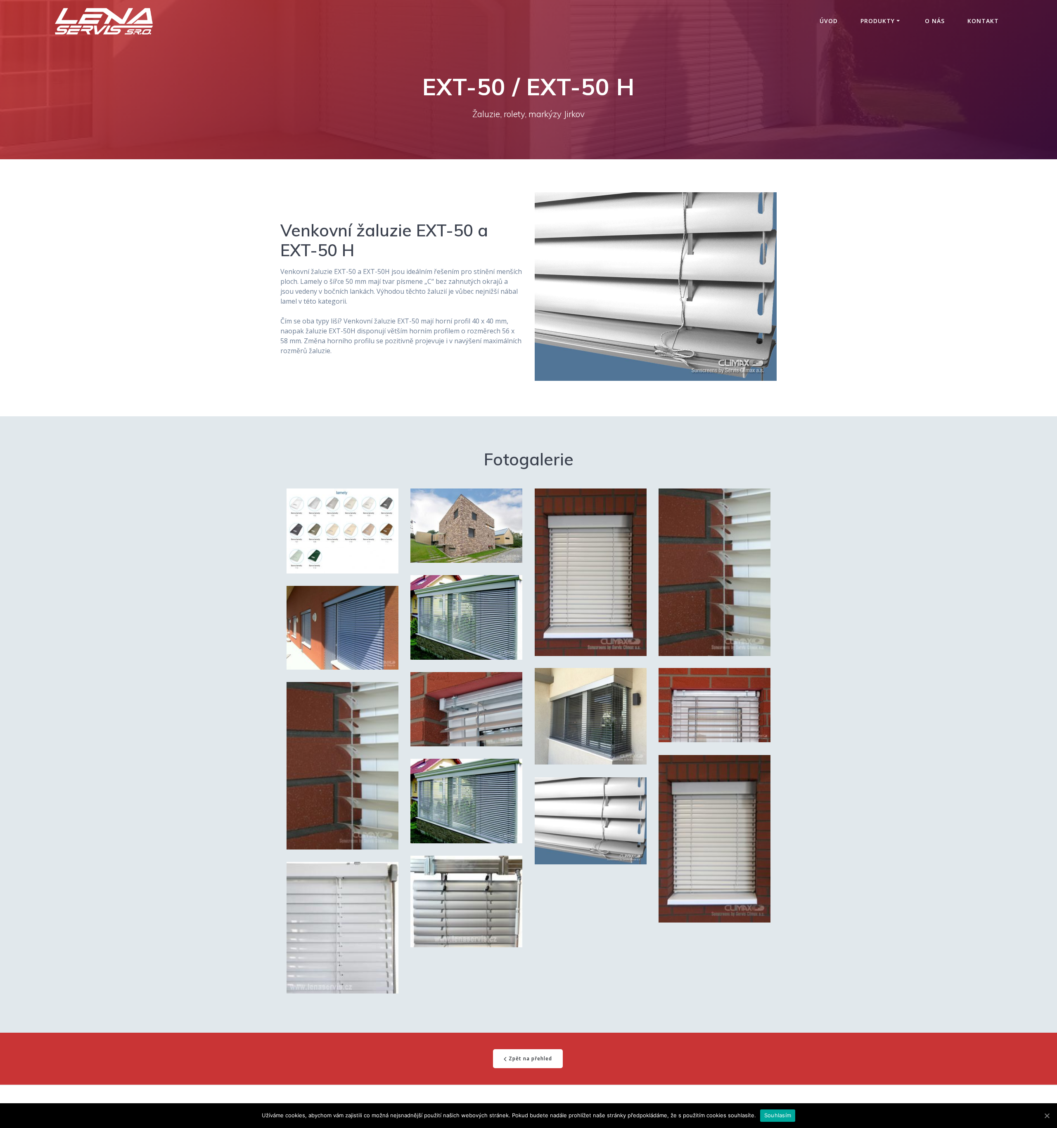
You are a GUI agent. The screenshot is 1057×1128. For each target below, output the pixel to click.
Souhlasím (777, 1115)
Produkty (877, 21)
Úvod (829, 21)
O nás (935, 21)
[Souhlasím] (1047, 1115)
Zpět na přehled (530, 1058)
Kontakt (983, 21)
